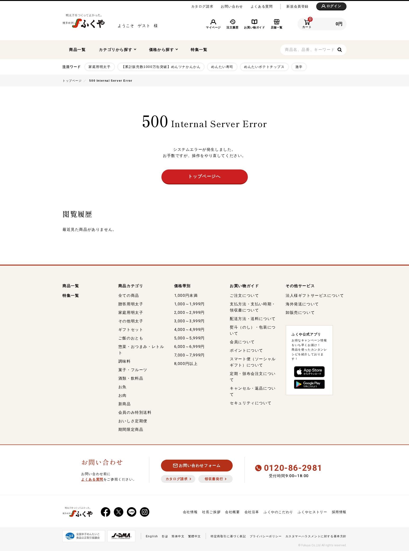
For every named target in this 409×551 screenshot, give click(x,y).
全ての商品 (128, 295)
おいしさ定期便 (132, 421)
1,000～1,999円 (189, 304)
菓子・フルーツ (132, 370)
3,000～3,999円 (189, 321)
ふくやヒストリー (312, 512)
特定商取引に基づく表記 (228, 536)
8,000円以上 (186, 363)
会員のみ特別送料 (135, 412)
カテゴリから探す (116, 50)
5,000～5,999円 (189, 338)
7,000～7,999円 (189, 355)
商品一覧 (77, 50)
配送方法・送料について (253, 318)
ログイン (334, 6)
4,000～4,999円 (189, 329)
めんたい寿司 (222, 67)
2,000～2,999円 (189, 312)
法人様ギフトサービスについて (315, 295)
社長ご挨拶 (211, 512)
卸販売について (300, 312)
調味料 (124, 361)
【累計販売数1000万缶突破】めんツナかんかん (161, 67)
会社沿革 (252, 512)
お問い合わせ (232, 6)
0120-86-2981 (293, 468)
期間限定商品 (130, 429)
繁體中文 (194, 536)
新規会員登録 (297, 6)
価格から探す (162, 50)
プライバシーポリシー (266, 536)
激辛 (299, 67)
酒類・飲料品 (130, 378)
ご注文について (244, 295)
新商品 (124, 404)
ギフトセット (130, 329)
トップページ (72, 80)
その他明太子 (130, 321)
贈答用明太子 (130, 304)
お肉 (122, 395)
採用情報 (339, 512)
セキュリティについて (250, 403)
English (152, 536)
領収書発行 (214, 479)
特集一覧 (199, 50)
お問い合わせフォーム (200, 465)
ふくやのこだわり (278, 512)
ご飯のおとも (130, 338)
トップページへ (204, 176)
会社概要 (232, 512)
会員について (242, 342)
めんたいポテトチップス (264, 67)
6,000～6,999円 (189, 346)
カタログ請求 (202, 6)
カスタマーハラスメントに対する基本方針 (316, 536)
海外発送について (302, 304)
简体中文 (178, 536)
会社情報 (190, 512)
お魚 (122, 387)
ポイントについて (246, 350)
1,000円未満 (186, 295)
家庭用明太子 (100, 67)
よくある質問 (262, 6)
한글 (165, 536)
